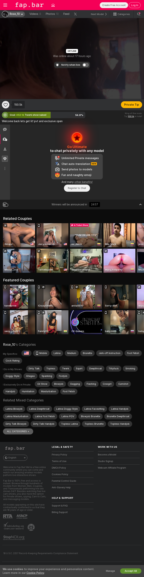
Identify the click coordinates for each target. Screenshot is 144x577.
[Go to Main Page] (29, 5)
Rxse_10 (9, 344)
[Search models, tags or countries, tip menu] (139, 14)
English (12, 457)
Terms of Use (59, 461)
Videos (35, 14)
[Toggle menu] (5, 5)
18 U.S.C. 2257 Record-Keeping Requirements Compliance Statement (40, 553)
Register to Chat (77, 188)
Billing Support (60, 512)
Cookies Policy (60, 474)
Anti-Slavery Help (61, 487)
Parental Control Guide (64, 481)
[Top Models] (53, 5)
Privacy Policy (59, 454)
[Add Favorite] (5, 104)
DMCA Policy (59, 468)
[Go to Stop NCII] (14, 538)
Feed (66, 14)
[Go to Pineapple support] (31, 527)
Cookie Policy (35, 572)
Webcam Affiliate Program (112, 468)
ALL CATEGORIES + (18, 431)
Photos (52, 14)
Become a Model (107, 454)
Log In (134, 5)
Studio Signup (105, 461)
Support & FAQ (60, 505)
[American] (26, 353)
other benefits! (83, 181)
